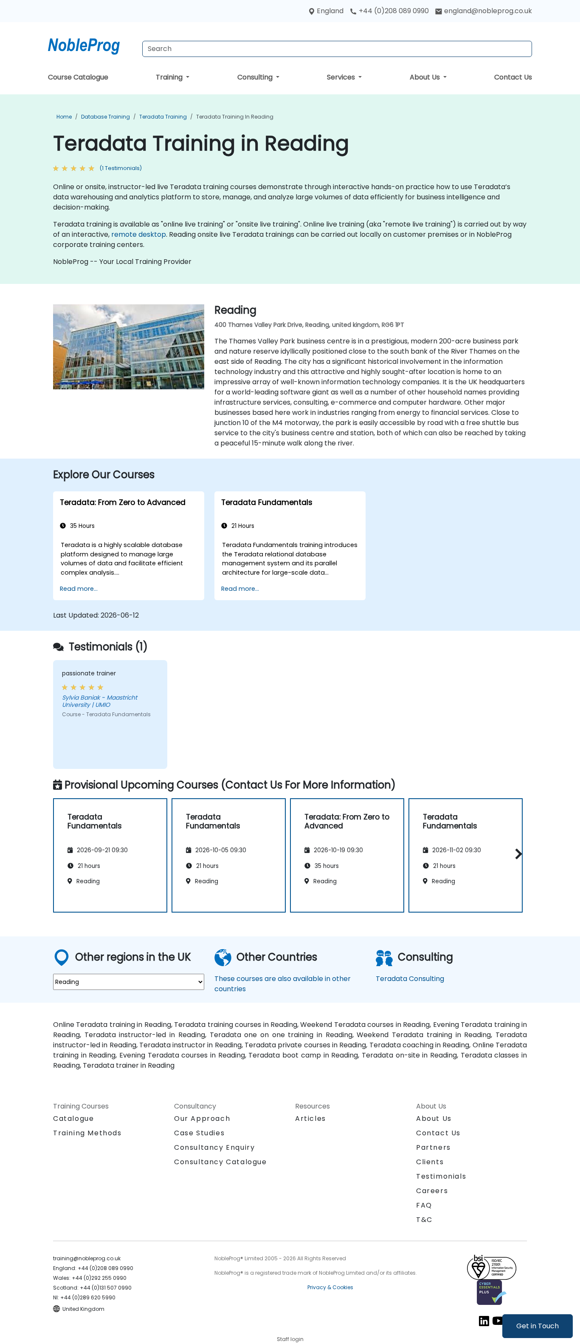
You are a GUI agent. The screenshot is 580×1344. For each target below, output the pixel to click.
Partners (433, 1147)
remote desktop (138, 234)
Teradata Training (163, 116)
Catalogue (73, 1118)
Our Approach (202, 1118)
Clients (430, 1162)
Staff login (290, 1339)
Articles (310, 1118)
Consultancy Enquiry (214, 1147)
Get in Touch (537, 1326)
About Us (426, 77)
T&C (424, 1220)
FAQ (424, 1205)
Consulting (255, 77)
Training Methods (87, 1133)
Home (64, 116)
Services (342, 77)
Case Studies (199, 1133)
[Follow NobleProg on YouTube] (498, 1320)
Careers (432, 1191)
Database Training (105, 116)
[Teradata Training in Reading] (91, 44)
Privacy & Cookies (330, 1287)
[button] (516, 854)
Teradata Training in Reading (234, 116)
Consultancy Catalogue (220, 1162)
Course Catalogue (78, 77)
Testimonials (441, 1176)
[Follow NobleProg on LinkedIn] (484, 1320)
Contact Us (513, 77)
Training (170, 77)
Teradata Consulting (410, 979)
